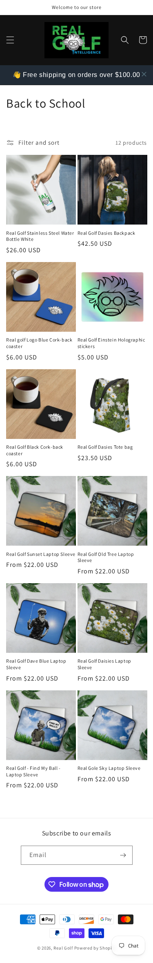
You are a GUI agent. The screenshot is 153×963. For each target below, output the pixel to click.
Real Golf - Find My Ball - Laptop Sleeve (33, 771)
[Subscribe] (123, 855)
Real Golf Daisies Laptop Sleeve (104, 664)
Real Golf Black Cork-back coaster (34, 450)
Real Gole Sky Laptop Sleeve (109, 768)
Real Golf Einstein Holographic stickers (111, 343)
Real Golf (63, 948)
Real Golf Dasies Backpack (106, 233)
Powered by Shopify (95, 948)
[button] (10, 40)
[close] (144, 74)
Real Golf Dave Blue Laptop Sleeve (36, 664)
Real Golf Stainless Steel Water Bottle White (40, 236)
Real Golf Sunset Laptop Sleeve (40, 554)
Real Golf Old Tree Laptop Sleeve (106, 557)
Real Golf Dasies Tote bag (105, 447)
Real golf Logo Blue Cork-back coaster (39, 343)
